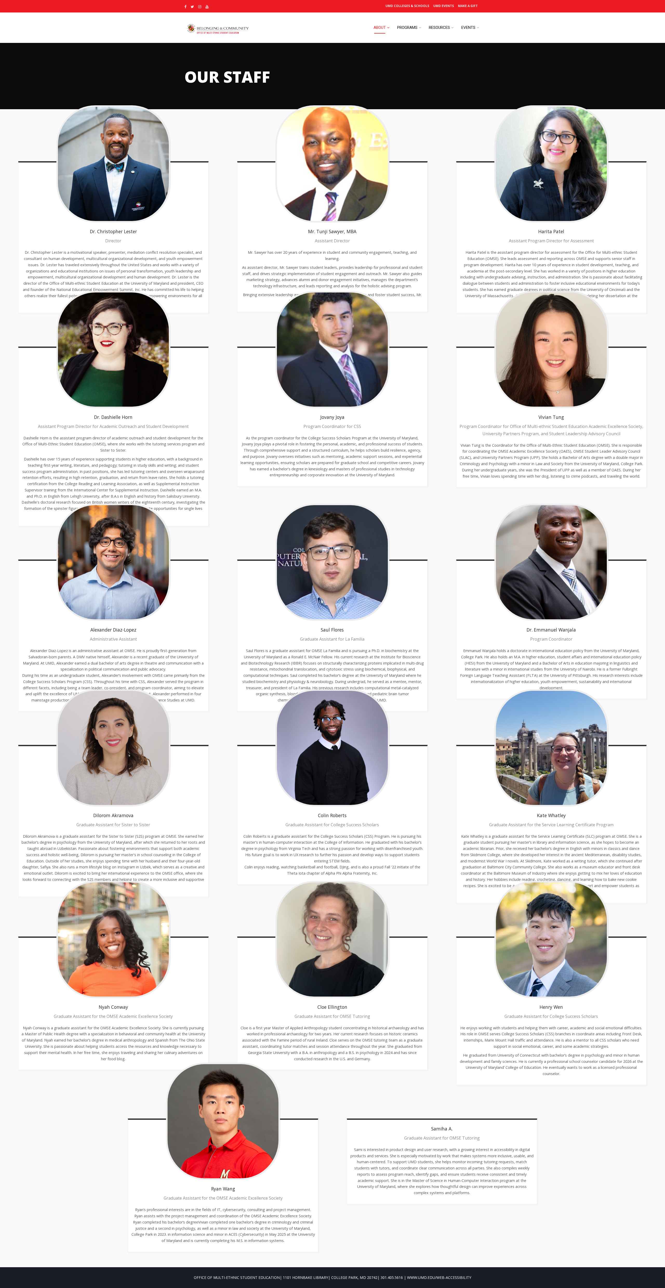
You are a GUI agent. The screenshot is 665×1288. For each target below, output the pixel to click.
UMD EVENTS (443, 6)
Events (468, 27)
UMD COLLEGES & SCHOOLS (407, 6)
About (380, 27)
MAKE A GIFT (468, 6)
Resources (439, 27)
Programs (407, 27)
